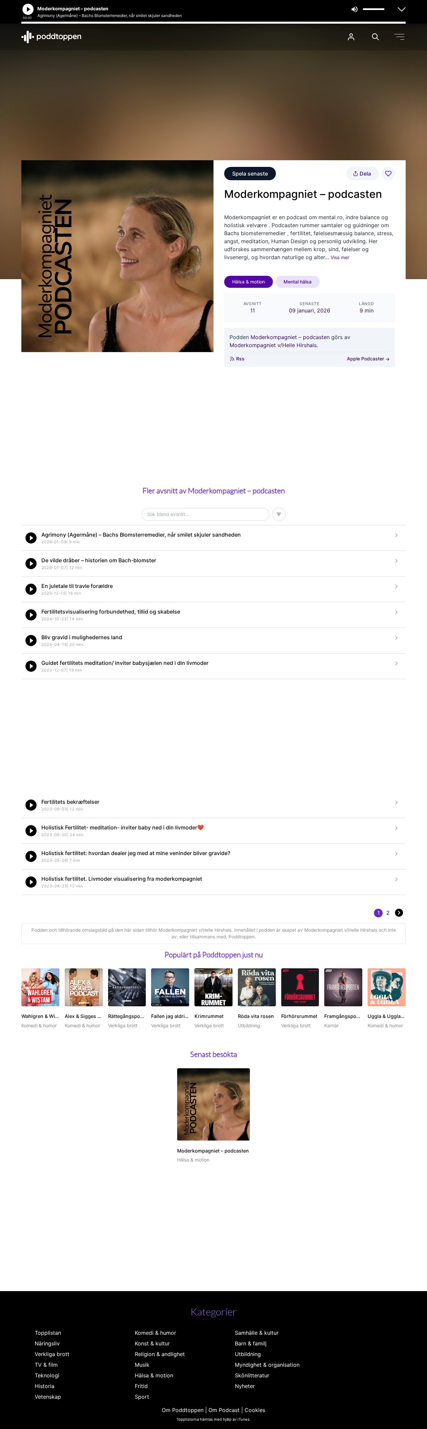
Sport (142, 1396)
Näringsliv (47, 1343)
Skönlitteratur (252, 1375)
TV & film (46, 1364)
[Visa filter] (279, 514)
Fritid (141, 1386)
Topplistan (48, 1332)
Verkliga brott (52, 1354)
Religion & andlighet (160, 1354)
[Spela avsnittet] (31, 538)
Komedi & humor (155, 1332)
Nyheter (245, 1386)
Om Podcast (224, 1410)
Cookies (255, 1410)
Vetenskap (48, 1396)
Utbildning (248, 1354)
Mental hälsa (298, 281)
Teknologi (47, 1375)
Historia (44, 1386)
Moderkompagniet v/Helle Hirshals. (274, 345)
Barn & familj (251, 1343)
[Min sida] (351, 36)
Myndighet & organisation (267, 1364)
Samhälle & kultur (257, 1332)
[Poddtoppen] (51, 37)
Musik (142, 1364)
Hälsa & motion (248, 281)
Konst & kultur (152, 1343)
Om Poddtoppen (182, 1410)
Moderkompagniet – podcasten (290, 337)
